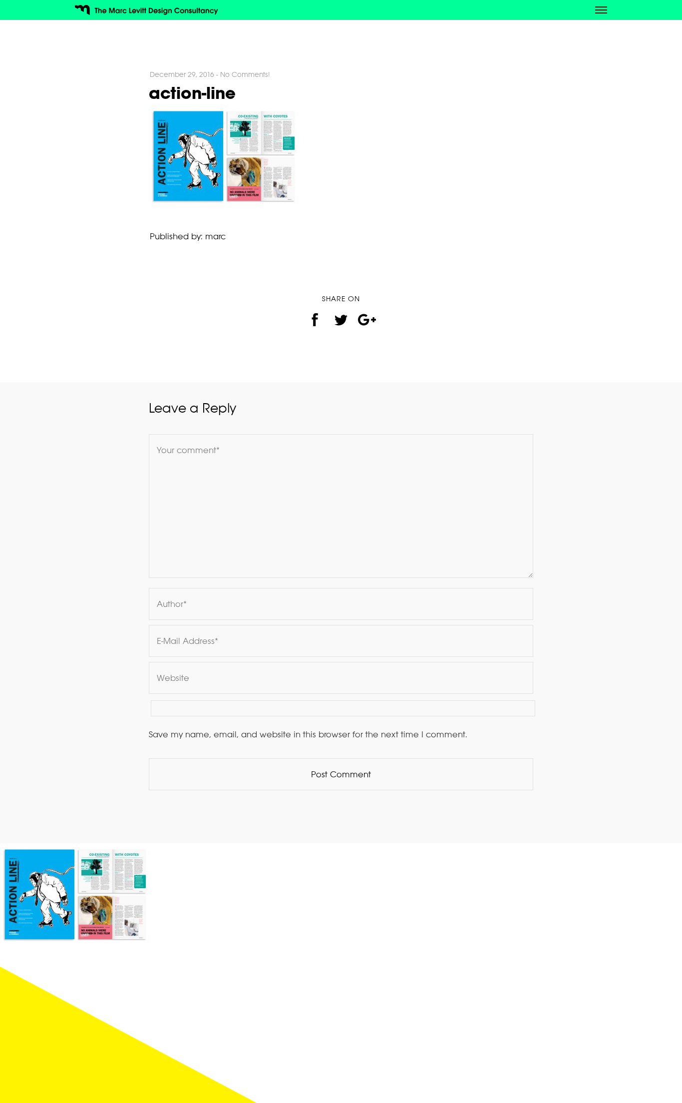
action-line (192, 92)
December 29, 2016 (182, 74)
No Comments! (245, 74)
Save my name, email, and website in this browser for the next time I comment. (308, 734)
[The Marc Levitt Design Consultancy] (150, 11)
